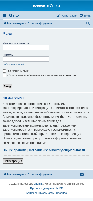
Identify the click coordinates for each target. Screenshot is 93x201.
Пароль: (8, 54)
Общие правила (15, 150)
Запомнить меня (18, 70)
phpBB (38, 183)
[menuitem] (14, 16)
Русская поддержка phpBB (46, 188)
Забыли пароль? (13, 64)
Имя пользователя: (16, 43)
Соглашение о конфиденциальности (57, 150)
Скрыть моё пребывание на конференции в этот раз (41, 75)
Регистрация (13, 161)
